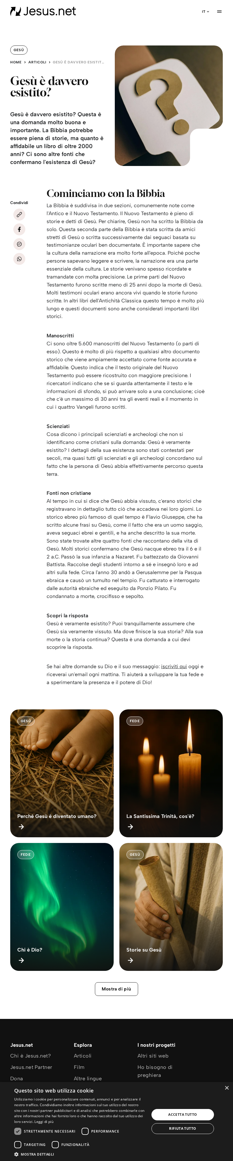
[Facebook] (19, 229)
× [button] (226, 1088)
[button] (79, 1154)
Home (16, 62)
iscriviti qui (174, 666)
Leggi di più (43, 1121)
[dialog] (116, 1121)
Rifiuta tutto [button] (182, 1128)
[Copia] (19, 215)
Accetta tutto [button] (182, 1114)
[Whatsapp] (19, 259)
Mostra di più (116, 989)
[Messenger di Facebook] (19, 244)
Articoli (37, 62)
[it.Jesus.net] (43, 11)
